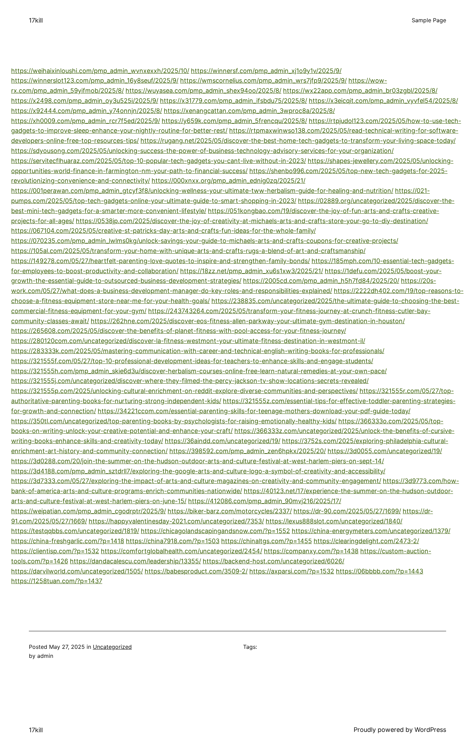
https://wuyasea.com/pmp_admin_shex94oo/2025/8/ (203, 90)
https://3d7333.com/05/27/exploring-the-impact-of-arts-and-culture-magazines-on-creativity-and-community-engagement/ (196, 480)
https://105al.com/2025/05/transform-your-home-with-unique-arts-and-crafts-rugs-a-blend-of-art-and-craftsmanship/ (188, 250)
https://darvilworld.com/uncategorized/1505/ (77, 571)
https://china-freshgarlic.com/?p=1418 (67, 541)
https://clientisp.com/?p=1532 (55, 551)
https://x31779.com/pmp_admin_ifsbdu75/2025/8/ (233, 100)
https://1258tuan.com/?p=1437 (56, 581)
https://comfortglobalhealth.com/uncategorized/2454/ (181, 551)
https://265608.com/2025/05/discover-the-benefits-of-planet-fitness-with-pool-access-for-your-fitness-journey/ (178, 330)
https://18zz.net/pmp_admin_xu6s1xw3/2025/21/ (251, 271)
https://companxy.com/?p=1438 (311, 551)
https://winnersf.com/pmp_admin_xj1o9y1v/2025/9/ (266, 70)
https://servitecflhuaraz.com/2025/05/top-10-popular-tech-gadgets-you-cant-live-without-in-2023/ (158, 160)
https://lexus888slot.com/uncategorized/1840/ (334, 521)
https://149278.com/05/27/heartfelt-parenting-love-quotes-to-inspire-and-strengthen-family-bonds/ (160, 260)
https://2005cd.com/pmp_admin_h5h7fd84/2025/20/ (321, 280)
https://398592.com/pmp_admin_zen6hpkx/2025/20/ (247, 451)
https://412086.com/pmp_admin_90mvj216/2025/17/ (264, 501)
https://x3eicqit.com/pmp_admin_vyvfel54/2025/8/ (383, 100)
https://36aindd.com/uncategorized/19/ (222, 440)
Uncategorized (112, 646)
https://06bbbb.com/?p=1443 (379, 571)
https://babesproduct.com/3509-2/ (196, 571)
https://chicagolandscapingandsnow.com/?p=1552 (215, 530)
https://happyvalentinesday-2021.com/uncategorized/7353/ (176, 521)
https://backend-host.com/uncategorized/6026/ (273, 561)
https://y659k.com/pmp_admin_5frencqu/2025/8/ (234, 120)
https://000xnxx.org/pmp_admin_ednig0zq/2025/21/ (228, 180)
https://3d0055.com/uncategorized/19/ (385, 451)
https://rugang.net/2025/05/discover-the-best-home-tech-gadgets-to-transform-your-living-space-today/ (298, 140)
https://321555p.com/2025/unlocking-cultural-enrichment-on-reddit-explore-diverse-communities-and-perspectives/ (184, 390)
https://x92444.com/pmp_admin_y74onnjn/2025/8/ (86, 110)
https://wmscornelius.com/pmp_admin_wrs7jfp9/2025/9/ (263, 80)
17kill (36, 20)
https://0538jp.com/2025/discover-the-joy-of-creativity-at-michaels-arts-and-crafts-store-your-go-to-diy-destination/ (252, 221)
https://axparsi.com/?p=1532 (291, 571)
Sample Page (429, 20)
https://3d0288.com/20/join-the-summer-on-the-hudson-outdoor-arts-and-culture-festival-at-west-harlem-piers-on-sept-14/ (197, 461)
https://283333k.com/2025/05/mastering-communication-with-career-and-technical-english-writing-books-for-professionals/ (197, 350)
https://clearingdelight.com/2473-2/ (366, 541)
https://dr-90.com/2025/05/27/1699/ (347, 511)
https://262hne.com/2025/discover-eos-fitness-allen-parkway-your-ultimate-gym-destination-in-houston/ (248, 321)
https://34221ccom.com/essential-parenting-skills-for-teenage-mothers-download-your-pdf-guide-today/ (254, 411)
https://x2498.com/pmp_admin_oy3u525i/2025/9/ (84, 100)
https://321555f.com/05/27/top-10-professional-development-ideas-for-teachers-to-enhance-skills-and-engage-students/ (192, 361)
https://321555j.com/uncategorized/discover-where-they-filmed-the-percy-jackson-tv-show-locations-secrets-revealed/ (190, 380)
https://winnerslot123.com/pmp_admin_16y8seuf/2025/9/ (94, 80)
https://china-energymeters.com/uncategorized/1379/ (371, 530)
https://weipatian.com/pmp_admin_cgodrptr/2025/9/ (88, 511)
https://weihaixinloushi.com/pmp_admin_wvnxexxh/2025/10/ (100, 70)
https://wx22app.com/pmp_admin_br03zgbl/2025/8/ (360, 90)
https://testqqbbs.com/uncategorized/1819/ (75, 530)
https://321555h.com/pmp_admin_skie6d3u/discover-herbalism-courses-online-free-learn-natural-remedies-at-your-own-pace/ (199, 371)
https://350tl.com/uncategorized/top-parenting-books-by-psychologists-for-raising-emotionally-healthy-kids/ (174, 421)
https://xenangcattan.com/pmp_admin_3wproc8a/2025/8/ (249, 110)
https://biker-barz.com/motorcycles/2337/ (230, 511)
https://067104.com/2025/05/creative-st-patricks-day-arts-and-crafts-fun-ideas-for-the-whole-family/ (163, 230)
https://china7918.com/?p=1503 (172, 541)
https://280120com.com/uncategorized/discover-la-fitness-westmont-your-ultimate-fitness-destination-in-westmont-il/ (188, 340)
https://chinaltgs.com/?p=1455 (266, 541)
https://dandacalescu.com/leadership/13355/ (135, 561)
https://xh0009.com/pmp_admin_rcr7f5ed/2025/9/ (85, 120)
